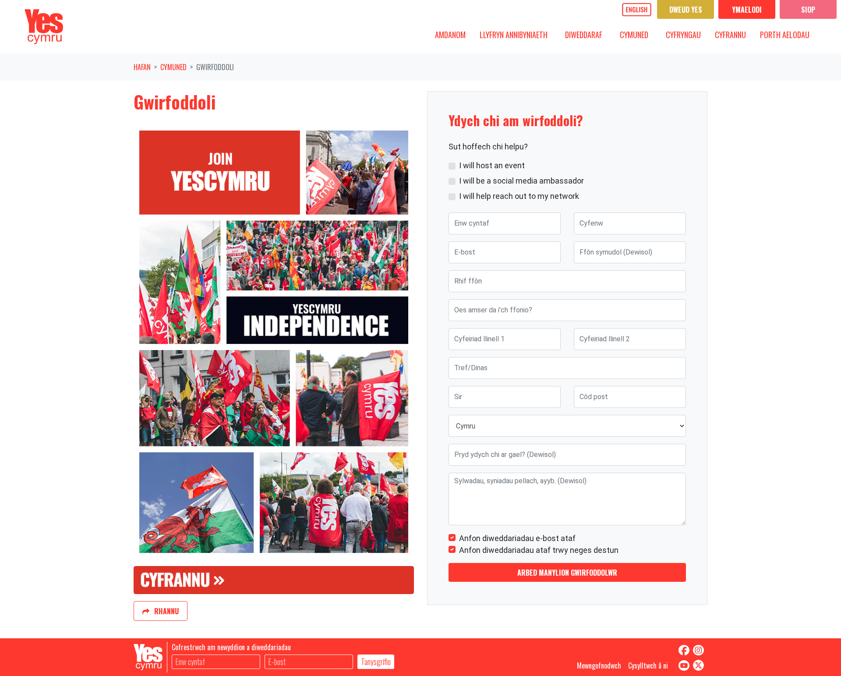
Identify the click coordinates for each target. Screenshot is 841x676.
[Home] (44, 26)
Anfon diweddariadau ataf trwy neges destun (538, 550)
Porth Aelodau (784, 34)
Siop (808, 9)
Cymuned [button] (637, 34)
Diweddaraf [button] (587, 34)
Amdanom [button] (454, 34)
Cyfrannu (730, 34)
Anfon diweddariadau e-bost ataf (517, 538)
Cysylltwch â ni (648, 665)
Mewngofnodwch (599, 665)
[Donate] (274, 579)
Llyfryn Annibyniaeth (514, 34)
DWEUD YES (685, 9)
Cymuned (173, 67)
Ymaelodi (747, 9)
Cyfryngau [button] (686, 34)
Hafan (142, 67)
